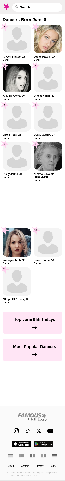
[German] (54, 456)
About (11, 466)
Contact (25, 466)
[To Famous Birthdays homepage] (6, 7)
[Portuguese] (21, 456)
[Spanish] (10, 456)
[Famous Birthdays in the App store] (22, 444)
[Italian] (43, 456)
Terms (53, 466)
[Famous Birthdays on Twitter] (37, 431)
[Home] (32, 417)
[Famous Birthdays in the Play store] (43, 444)
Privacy (40, 466)
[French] (32, 456)
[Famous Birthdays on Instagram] (15, 431)
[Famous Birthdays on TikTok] (26, 431)
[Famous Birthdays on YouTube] (49, 430)
